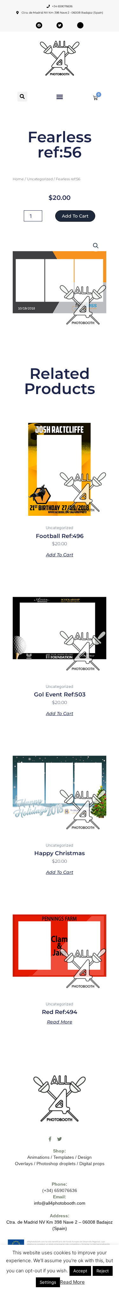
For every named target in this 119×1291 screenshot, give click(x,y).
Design (85, 1157)
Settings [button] (48, 1282)
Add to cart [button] (59, 554)
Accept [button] (80, 1270)
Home (18, 179)
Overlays (24, 1163)
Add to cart (75, 216)
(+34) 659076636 (59, 1190)
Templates (63, 1157)
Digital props (91, 1163)
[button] (22, 97)
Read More (72, 1282)
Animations (38, 1157)
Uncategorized (40, 179)
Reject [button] (102, 1270)
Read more (59, 1021)
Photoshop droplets (56, 1163)
